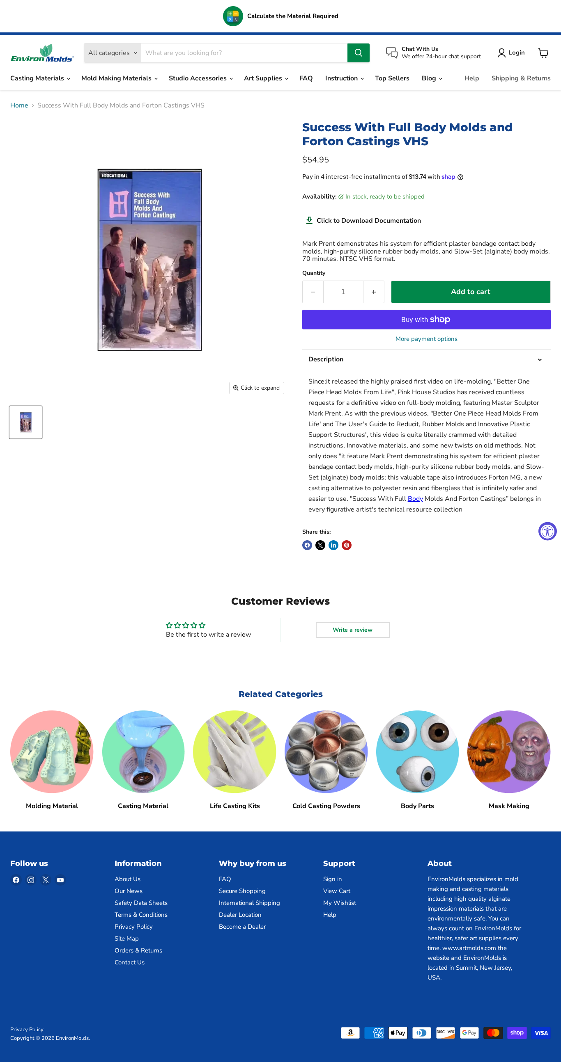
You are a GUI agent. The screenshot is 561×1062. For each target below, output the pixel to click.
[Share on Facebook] (307, 545)
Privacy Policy (134, 927)
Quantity (313, 273)
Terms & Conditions (141, 915)
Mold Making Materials (117, 78)
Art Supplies (264, 78)
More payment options (426, 339)
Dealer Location (240, 915)
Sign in (332, 879)
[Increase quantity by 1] (373, 292)
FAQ (306, 78)
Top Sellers (392, 78)
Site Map (127, 938)
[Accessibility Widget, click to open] (547, 531)
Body (415, 498)
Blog (430, 78)
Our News (129, 891)
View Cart (336, 891)
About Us (127, 879)
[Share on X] (320, 545)
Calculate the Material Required (292, 16)
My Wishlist (339, 903)
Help (471, 78)
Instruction (342, 78)
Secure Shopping (242, 891)
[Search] (358, 52)
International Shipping (249, 903)
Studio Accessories (198, 78)
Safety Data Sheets (141, 903)
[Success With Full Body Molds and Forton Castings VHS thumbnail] (25, 422)
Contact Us (130, 962)
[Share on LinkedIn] (333, 545)
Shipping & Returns (521, 78)
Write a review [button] (352, 630)
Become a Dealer (242, 927)
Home (19, 105)
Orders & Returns (138, 950)
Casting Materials (38, 78)
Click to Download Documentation (369, 220)
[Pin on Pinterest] (347, 545)
